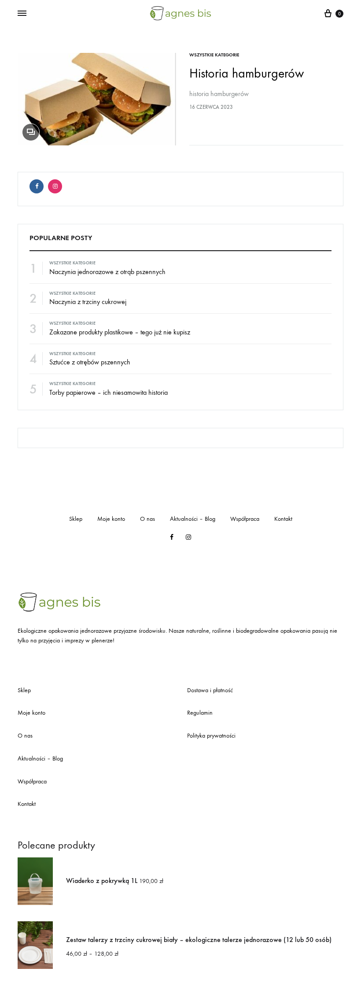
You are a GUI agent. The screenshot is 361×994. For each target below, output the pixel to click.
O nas (147, 519)
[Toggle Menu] (22, 14)
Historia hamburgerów (246, 73)
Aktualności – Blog (192, 519)
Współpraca (244, 519)
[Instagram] (55, 186)
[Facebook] (36, 186)
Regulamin (200, 712)
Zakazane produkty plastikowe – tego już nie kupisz (119, 332)
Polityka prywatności (211, 735)
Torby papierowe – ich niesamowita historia (108, 392)
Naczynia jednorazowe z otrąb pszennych (107, 271)
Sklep (75, 519)
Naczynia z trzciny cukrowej (87, 301)
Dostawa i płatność (210, 690)
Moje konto (111, 519)
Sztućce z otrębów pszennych (89, 362)
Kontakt (283, 519)
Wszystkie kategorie (214, 55)
